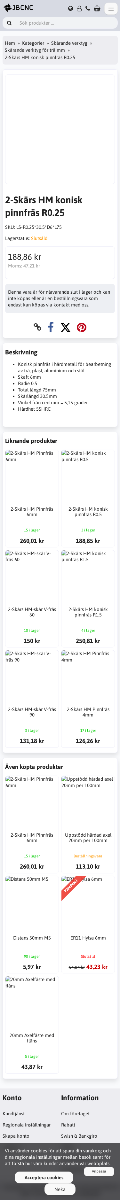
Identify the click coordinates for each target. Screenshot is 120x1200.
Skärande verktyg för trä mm (35, 50)
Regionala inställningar (27, 1124)
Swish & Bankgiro (79, 1136)
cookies (39, 1150)
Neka (60, 1189)
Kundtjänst (14, 1113)
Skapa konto (16, 1136)
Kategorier (33, 43)
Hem (10, 43)
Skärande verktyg (69, 43)
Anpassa (99, 1171)
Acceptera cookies (44, 1177)
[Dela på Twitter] (65, 327)
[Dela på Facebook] (50, 327)
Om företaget (75, 1113)
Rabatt (68, 1124)
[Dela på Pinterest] (81, 327)
